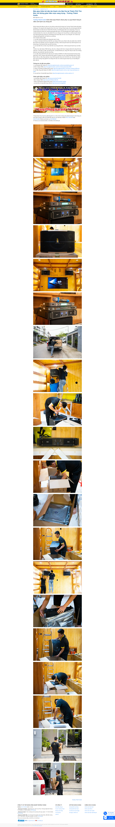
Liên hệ (56, 814)
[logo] (23, 4)
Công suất (78, 6)
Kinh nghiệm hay (89, 4)
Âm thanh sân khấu (34, 6)
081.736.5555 (79, 4)
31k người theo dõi (31, 820)
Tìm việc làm (58, 812)
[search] (63, 4)
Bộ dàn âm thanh (62, 6)
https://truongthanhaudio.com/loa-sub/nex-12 (63, 73)
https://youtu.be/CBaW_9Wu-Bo (50, 79)
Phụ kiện (85, 6)
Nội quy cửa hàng (59, 810)
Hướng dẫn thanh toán (74, 808)
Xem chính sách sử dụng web (37, 825)
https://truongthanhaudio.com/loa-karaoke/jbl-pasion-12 (61, 65)
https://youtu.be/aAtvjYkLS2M (54, 78)
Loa (54, 6)
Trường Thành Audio (39, 19)
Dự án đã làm (36, 9)
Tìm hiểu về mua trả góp (74, 810)
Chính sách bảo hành (89, 806)
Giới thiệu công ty (59, 806)
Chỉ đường (33, 810)
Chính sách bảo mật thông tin (91, 812)
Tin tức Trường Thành (59, 808)
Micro (71, 6)
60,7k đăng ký (40, 820)
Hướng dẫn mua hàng (73, 806)
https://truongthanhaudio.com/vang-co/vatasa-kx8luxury (67, 68)
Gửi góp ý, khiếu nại (73, 812)
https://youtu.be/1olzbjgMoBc (59, 83)
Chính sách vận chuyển (89, 810)
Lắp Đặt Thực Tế (44, 9)
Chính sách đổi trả (88, 808)
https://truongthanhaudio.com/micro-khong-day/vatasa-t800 (57, 66)
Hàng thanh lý (94, 6)
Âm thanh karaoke (22, 6)
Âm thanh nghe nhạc (45, 6)
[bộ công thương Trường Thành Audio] (21, 820)
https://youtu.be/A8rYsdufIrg (59, 81)
